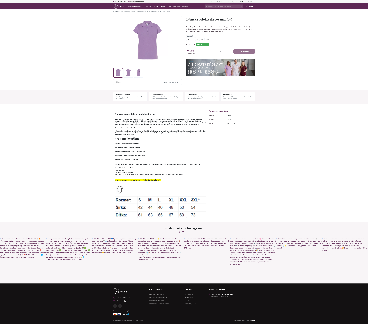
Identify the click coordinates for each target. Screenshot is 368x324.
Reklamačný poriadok (156, 300)
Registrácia (251, 2)
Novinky (149, 6)
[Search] (241, 6)
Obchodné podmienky (156, 294)
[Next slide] (178, 41)
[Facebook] (115, 306)
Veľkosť (189, 36)
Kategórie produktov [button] (134, 6)
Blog (169, 6)
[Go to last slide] (116, 41)
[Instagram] (120, 306)
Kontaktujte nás (233, 2)
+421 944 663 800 (120, 1)
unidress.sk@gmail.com (137, 1)
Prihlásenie (243, 2)
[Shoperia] (250, 320)
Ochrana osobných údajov (158, 297)
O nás (187, 300)
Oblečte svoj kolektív (180, 6)
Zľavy (156, 6)
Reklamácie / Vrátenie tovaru (218, 2)
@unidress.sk (184, 232)
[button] (118, 73)
